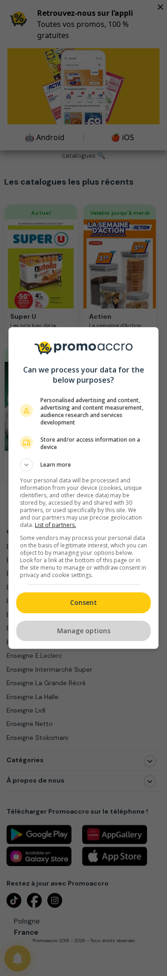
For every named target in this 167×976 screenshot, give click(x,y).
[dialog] (83, 488)
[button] (83, 464)
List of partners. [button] (55, 525)
